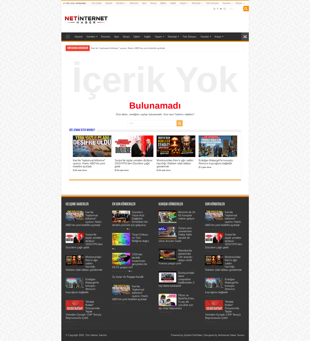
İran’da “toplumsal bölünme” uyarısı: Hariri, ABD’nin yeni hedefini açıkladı (89, 163)
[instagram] (224, 9)
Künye (239, 3)
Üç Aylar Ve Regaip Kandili (127, 276)
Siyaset (108, 3)
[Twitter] (220, 9)
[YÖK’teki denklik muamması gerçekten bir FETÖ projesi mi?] (121, 259)
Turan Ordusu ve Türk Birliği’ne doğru (140, 237)
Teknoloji (196, 3)
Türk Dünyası (212, 3)
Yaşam (183, 3)
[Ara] (246, 8)
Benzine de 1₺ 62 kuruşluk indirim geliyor (186, 215)
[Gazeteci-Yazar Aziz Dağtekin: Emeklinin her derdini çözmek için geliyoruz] (121, 217)
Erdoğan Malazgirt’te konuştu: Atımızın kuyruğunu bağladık (216, 162)
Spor (144, 3)
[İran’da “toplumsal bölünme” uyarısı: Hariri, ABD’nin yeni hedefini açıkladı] (121, 290)
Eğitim (163, 3)
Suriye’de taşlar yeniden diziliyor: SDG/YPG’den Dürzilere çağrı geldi (125, 48)
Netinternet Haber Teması (231, 335)
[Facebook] (218, 9)
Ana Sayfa (96, 3)
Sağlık (173, 3)
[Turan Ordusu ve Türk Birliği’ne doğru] (121, 239)
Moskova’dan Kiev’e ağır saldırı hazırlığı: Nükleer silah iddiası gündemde (175, 163)
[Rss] (214, 9)
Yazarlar (226, 3)
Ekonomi (134, 3)
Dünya (153, 3)
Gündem (120, 3)
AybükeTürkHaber (193, 335)
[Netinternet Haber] (86, 18)
